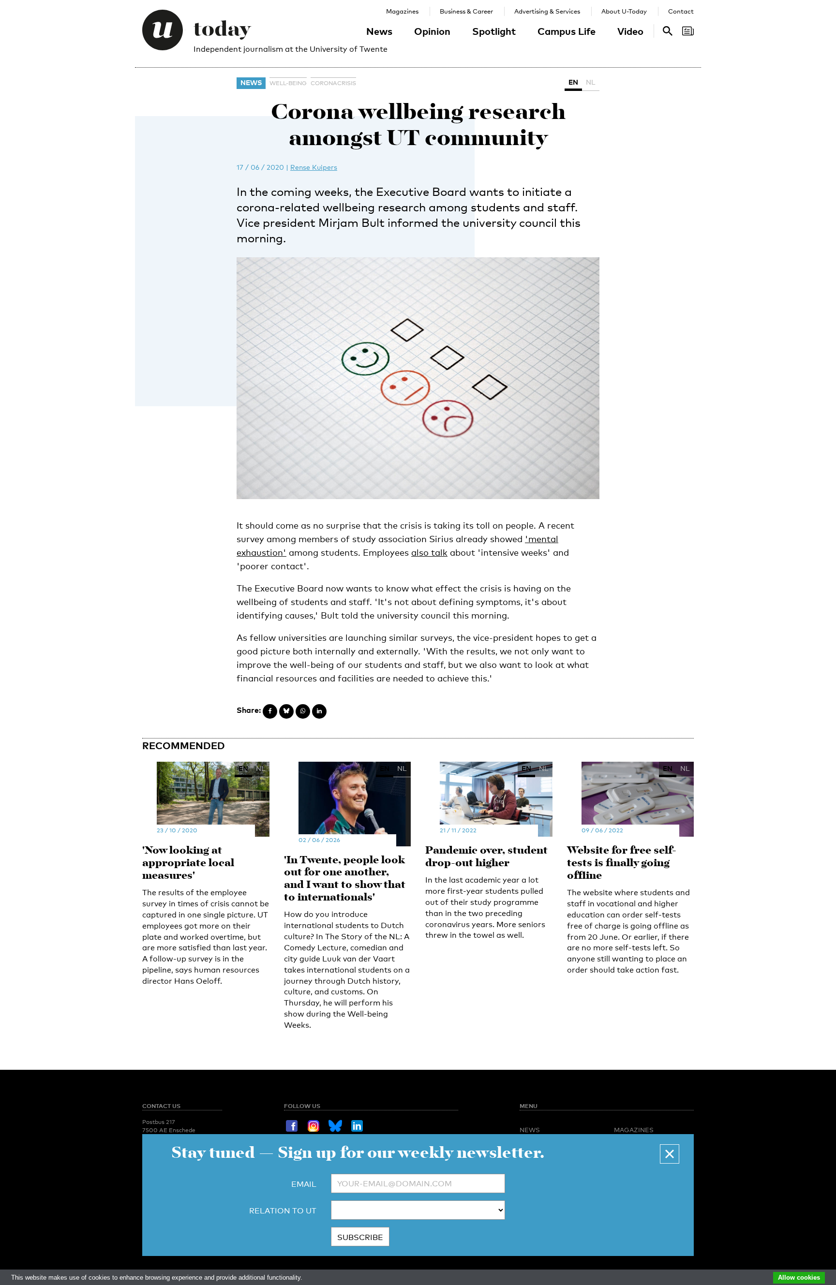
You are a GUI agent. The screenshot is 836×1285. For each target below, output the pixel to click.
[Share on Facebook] (270, 711)
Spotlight (494, 31)
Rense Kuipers (313, 167)
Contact (681, 11)
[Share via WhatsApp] (303, 711)
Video (630, 31)
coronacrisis (333, 83)
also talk (429, 552)
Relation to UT (282, 1210)
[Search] (688, 31)
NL (591, 82)
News (379, 31)
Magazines (402, 11)
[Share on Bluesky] (286, 711)
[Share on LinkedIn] (319, 711)
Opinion (432, 31)
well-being (288, 83)
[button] (669, 1154)
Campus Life (566, 31)
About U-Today (624, 11)
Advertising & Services (547, 11)
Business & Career (466, 11)
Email (303, 1184)
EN (573, 82)
